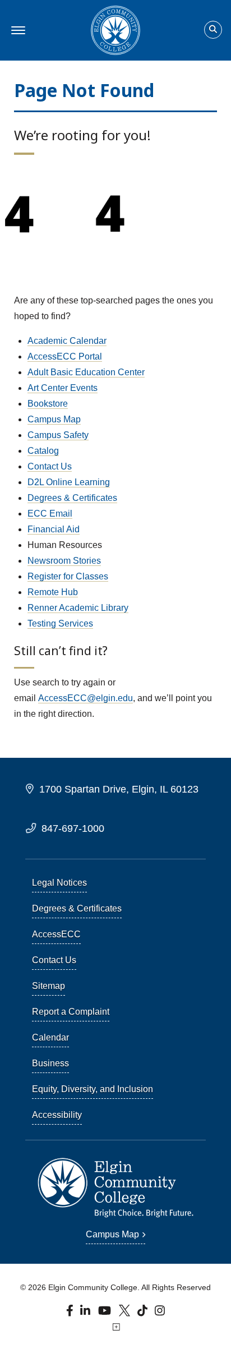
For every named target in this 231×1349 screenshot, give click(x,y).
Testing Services (60, 623)
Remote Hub (52, 592)
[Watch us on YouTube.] (105, 1313)
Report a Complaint (70, 1011)
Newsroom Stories (64, 560)
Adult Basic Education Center (86, 372)
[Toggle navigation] (16, 30)
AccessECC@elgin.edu (85, 698)
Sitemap (48, 986)
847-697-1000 (72, 828)
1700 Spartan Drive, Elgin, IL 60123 (118, 789)
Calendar (50, 1037)
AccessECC (56, 934)
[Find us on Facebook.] (71, 1313)
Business (50, 1063)
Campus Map (54, 419)
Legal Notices (59, 882)
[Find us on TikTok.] (144, 1313)
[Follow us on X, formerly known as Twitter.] (125, 1313)
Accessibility (57, 1115)
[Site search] (213, 30)
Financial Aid (53, 529)
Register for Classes (67, 576)
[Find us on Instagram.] (160, 1313)
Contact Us (49, 466)
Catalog (43, 450)
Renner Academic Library (77, 608)
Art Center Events (62, 388)
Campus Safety (58, 435)
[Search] (213, 30)
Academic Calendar (67, 341)
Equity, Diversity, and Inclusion (92, 1089)
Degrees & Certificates (72, 498)
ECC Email (49, 513)
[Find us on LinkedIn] (86, 1313)
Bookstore (47, 403)
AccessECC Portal (64, 356)
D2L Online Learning (68, 482)
